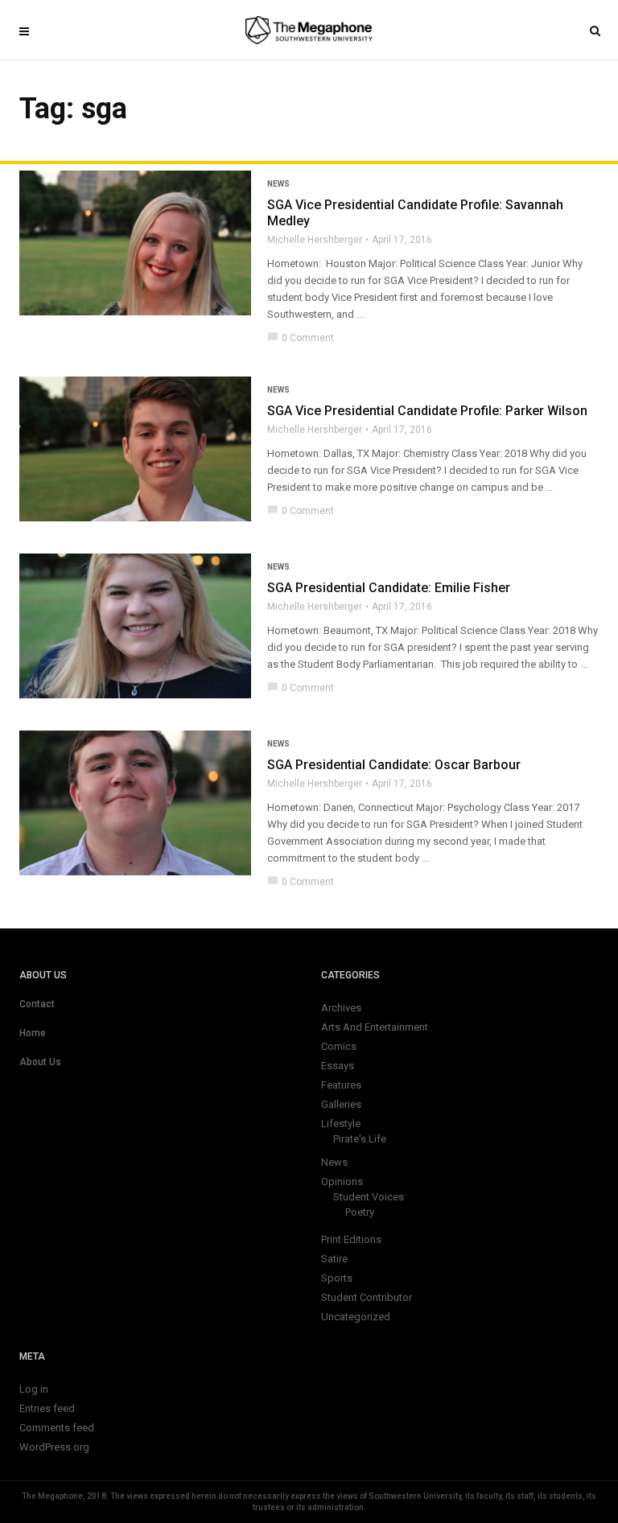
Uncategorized (355, 1317)
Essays (337, 1066)
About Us (40, 1062)
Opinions (342, 1181)
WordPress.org (54, 1447)
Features (341, 1085)
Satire (334, 1259)
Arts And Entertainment (374, 1027)
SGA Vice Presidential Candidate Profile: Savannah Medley (415, 212)
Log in (33, 1389)
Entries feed (47, 1408)
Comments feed (56, 1428)
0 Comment (300, 338)
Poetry (359, 1212)
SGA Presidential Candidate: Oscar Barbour (394, 764)
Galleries (341, 1104)
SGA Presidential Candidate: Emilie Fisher (388, 587)
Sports (336, 1278)
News (278, 183)
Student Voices (368, 1197)
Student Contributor (366, 1297)
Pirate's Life (359, 1139)
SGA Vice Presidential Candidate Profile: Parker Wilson (427, 410)
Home (32, 1033)
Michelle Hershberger (314, 239)
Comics (338, 1046)
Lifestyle (340, 1124)
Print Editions (351, 1239)
